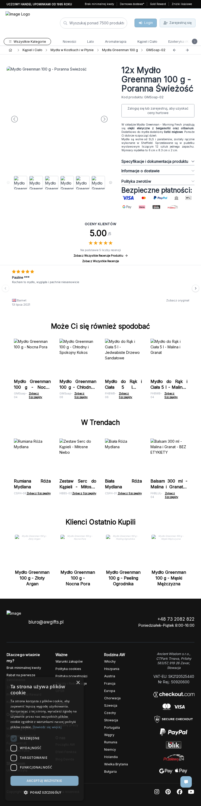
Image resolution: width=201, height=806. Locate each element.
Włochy (110, 661)
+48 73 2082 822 (175, 619)
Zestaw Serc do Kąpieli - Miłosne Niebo (77, 486)
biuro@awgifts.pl (46, 622)
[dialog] (9, 797)
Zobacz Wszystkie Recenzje (100, 261)
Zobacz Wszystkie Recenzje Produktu (98, 255)
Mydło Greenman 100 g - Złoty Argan (32, 578)
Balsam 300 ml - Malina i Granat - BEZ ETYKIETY (168, 486)
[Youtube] (191, 792)
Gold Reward (158, 4)
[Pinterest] (168, 792)
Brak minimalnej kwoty (99, 4)
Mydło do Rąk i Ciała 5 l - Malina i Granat (168, 387)
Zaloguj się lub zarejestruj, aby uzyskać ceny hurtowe (157, 110)
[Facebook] (179, 792)
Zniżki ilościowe (182, 4)
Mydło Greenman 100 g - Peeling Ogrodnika (123, 578)
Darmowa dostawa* (132, 4)
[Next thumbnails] (110, 183)
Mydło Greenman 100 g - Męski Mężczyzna (169, 578)
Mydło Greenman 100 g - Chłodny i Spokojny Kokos (77, 387)
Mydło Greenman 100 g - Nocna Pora (32, 387)
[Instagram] (156, 792)
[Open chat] (186, 782)
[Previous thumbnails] (8, 183)
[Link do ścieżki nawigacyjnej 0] (10, 50)
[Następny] (187, 50)
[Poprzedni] (174, 50)
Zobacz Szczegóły (35, 395)
